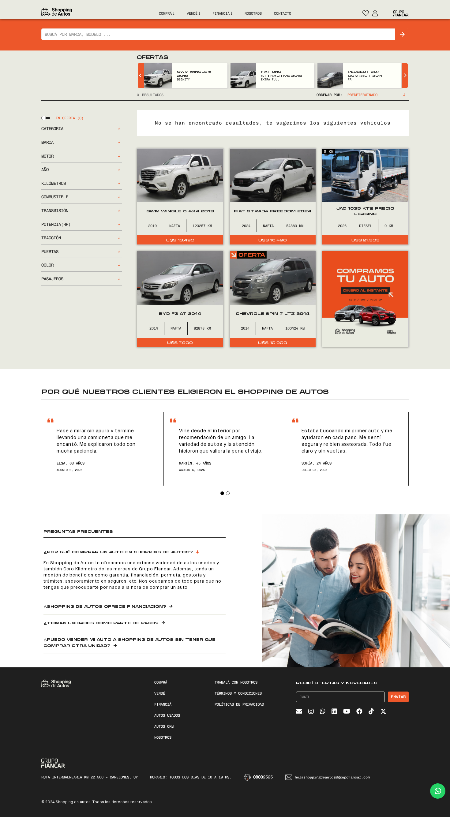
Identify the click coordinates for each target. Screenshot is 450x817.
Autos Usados (167, 715)
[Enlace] (56, 13)
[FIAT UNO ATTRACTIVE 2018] (156, 75)
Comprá (160, 682)
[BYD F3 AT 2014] (180, 299)
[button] (222, 493)
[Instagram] (311, 711)
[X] (383, 711)
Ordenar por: (329, 95)
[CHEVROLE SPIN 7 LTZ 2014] (273, 299)
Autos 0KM (164, 726)
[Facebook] (359, 711)
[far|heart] (365, 12)
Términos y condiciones (238, 693)
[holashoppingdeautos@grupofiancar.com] (290, 777)
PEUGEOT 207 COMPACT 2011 (278, 73)
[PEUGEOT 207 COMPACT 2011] (243, 75)
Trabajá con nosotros (236, 682)
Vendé (159, 693)
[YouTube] (346, 711)
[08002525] (248, 777)
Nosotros (162, 737)
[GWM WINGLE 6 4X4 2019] (180, 196)
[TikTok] (371, 711)
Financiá (162, 704)
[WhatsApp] (322, 711)
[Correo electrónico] (299, 711)
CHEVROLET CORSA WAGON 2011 (370, 73)
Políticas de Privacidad (239, 704)
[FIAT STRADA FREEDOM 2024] (273, 196)
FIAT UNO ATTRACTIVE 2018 (194, 73)
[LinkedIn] (334, 711)
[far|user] (375, 12)
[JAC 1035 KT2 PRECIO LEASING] (365, 196)
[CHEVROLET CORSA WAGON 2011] (330, 75)
